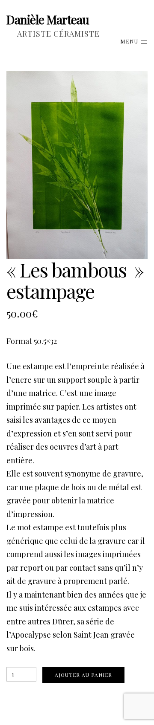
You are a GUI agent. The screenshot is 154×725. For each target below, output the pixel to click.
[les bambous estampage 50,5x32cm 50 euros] (77, 165)
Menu (130, 41)
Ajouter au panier (83, 674)
